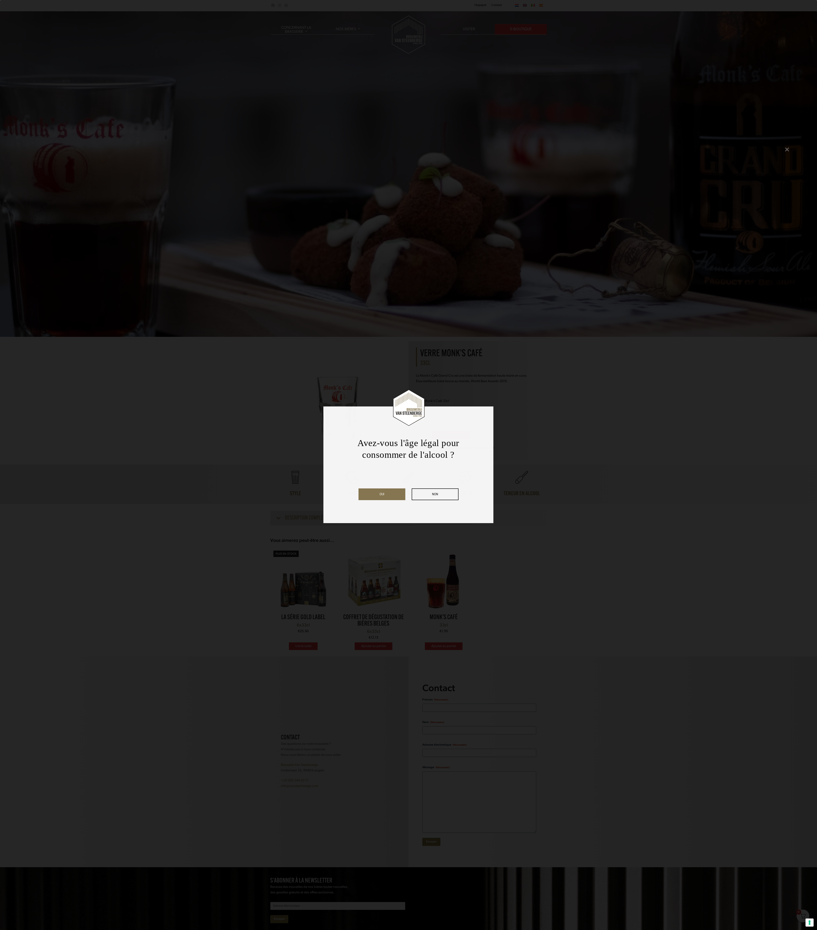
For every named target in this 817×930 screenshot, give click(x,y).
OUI (382, 494)
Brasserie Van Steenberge (299, 765)
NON (435, 494)
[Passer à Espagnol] (541, 5)
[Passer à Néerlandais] (517, 5)
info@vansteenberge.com (299, 786)
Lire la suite (303, 646)
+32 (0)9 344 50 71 (295, 780)
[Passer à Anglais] (525, 5)
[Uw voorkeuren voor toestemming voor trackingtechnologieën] (810, 923)
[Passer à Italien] (533, 5)
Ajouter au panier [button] (373, 646)
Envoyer (431, 841)
